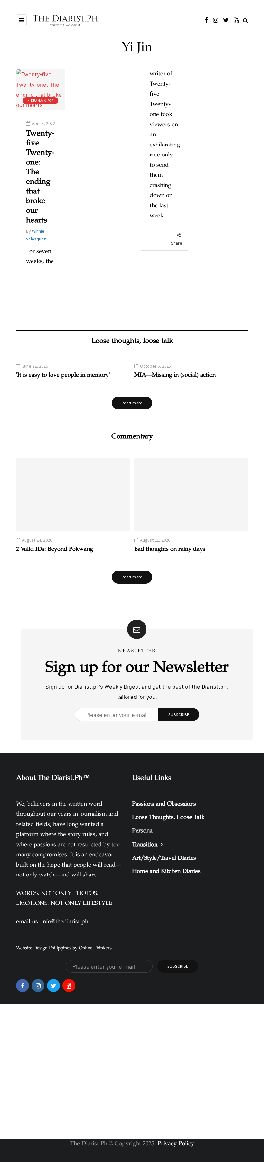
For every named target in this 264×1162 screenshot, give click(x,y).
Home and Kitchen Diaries (166, 872)
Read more (132, 402)
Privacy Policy (175, 1144)
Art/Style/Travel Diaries (164, 858)
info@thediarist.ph (64, 922)
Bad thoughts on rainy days (169, 549)
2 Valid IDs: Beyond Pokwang (54, 549)
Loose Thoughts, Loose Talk (168, 817)
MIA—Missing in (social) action (175, 375)
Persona (142, 831)
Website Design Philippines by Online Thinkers (64, 948)
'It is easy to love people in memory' (63, 375)
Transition (144, 845)
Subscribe (178, 714)
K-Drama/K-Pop (40, 100)
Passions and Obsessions (164, 804)
